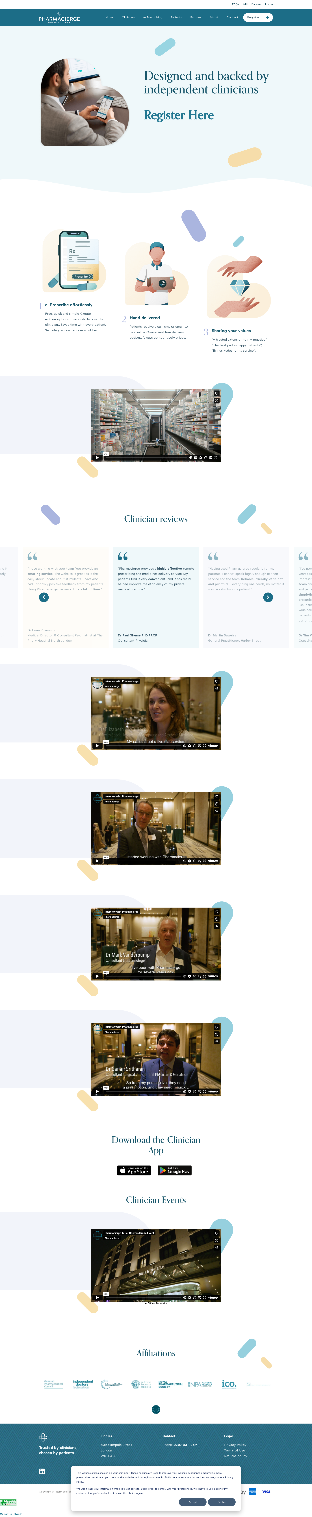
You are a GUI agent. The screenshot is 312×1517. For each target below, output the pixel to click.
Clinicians (128, 17)
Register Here (179, 115)
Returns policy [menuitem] (235, 1456)
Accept (193, 1502)
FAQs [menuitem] (236, 4)
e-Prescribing (152, 17)
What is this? (11, 1514)
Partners (196, 17)
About (214, 17)
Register (253, 17)
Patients (176, 17)
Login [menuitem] (269, 4)
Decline (222, 1502)
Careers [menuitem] (256, 4)
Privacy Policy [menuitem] (235, 1445)
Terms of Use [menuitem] (234, 1450)
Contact (232, 17)
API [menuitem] (245, 4)
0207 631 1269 (185, 1445)
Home (110, 17)
